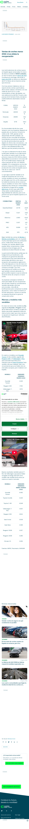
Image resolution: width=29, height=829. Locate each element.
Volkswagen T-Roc (19, 359)
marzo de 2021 (22, 75)
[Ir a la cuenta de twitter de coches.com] (1, 810)
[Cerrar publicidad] (27, 820)
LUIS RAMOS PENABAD (8, 34)
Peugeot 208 (6, 359)
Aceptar (14, 423)
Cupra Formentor (17, 362)
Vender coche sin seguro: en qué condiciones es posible (14, 607)
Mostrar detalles (20, 419)
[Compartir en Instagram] (6, 742)
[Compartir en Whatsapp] (17, 742)
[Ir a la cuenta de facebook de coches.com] (11, 810)
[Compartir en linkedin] (14, 742)
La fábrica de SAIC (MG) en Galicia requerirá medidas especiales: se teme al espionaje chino (14, 649)
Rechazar (14, 433)
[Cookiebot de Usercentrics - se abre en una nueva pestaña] (20, 394)
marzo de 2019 (6, 79)
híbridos (21, 237)
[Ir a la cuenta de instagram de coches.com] (6, 810)
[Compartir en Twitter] (8, 742)
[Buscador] (26, 2)
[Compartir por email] (3, 742)
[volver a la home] (6, 806)
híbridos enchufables (8, 239)
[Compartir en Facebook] (11, 742)
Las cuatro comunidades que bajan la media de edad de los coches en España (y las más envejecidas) (14, 670)
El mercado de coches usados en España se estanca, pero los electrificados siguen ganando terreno (14, 629)
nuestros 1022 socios (14, 401)
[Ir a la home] (5, 2)
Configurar (14, 428)
